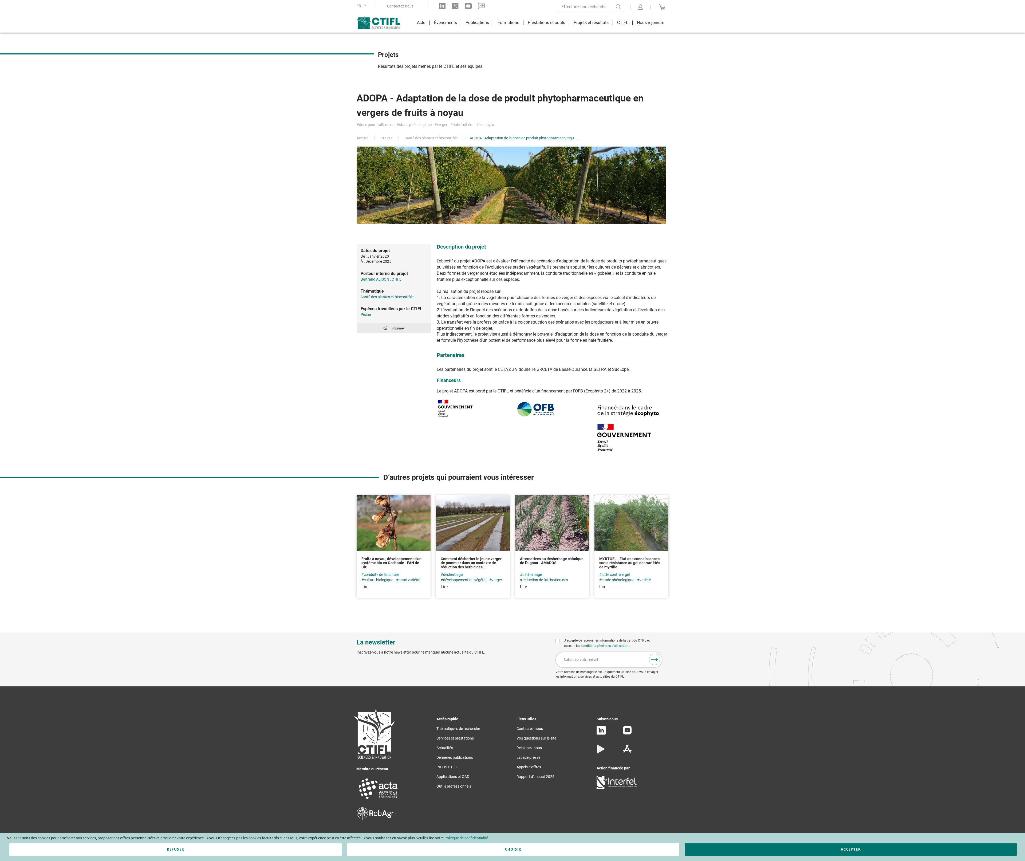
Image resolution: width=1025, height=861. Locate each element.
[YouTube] (627, 733)
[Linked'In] (601, 733)
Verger (442, 125)
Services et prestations (455, 738)
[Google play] (601, 752)
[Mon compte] (640, 7)
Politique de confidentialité (466, 838)
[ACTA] (378, 799)
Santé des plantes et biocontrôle (431, 138)
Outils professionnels (453, 786)
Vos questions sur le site (536, 738)
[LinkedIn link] (442, 6)
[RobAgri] (376, 818)
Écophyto (486, 125)
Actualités (444, 748)
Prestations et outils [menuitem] (546, 22)
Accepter (851, 849)
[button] (362, 6)
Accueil (362, 138)
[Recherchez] (614, 7)
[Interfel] (617, 787)
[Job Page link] (481, 6)
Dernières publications (454, 757)
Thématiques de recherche (458, 728)
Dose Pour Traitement (376, 125)
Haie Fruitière (463, 125)
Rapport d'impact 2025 (535, 776)
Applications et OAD (452, 776)
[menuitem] (421, 23)
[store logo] (381, 22)
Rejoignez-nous (529, 748)
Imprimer (398, 328)
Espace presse (528, 757)
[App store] (627, 752)
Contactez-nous (400, 6)
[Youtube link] (468, 6)
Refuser (175, 849)
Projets (386, 138)
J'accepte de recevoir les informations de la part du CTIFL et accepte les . (607, 643)
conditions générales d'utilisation (605, 646)
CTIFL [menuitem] (622, 22)
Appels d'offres (529, 767)
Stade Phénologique (415, 125)
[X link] (455, 6)
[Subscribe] (654, 659)
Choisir (513, 849)
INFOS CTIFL (447, 767)
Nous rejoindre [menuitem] (650, 22)
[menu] (540, 23)
